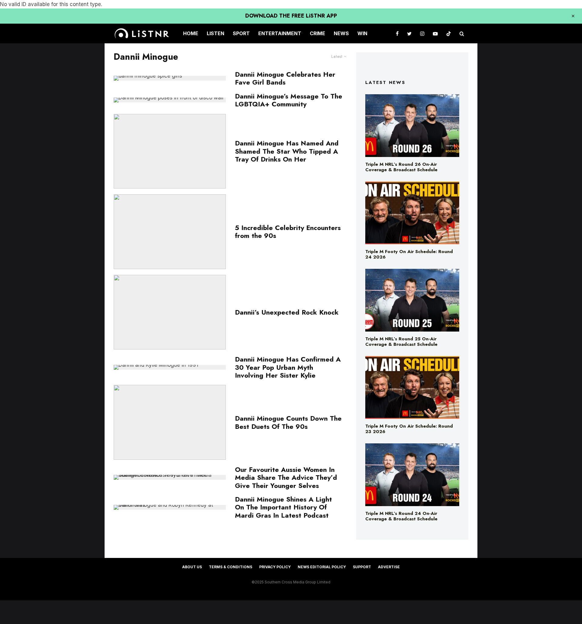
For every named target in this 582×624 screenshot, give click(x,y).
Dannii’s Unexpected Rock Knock (287, 312)
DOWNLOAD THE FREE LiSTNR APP (291, 16)
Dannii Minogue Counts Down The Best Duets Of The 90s (288, 422)
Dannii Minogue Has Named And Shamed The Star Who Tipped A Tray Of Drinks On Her (287, 151)
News (341, 33)
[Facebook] (397, 33)
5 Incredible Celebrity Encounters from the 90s (288, 232)
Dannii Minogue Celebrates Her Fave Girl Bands (285, 78)
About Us (192, 567)
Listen (215, 33)
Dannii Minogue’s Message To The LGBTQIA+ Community (288, 100)
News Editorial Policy (322, 567)
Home (190, 33)
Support (362, 567)
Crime (317, 33)
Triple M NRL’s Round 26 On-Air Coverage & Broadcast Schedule (401, 167)
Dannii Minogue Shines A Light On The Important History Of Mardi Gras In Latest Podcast (283, 507)
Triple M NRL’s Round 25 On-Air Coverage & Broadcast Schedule (401, 341)
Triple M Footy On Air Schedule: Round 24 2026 (409, 254)
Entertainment (279, 33)
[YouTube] (435, 33)
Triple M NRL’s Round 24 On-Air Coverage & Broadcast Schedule (401, 516)
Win (362, 33)
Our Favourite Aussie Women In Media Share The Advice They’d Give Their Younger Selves (286, 477)
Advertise (389, 567)
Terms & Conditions (230, 567)
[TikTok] (448, 33)
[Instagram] (422, 33)
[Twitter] (409, 33)
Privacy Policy (275, 567)
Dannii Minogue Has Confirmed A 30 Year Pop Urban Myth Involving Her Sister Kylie (288, 367)
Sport (241, 33)
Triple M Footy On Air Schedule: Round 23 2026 (409, 428)
